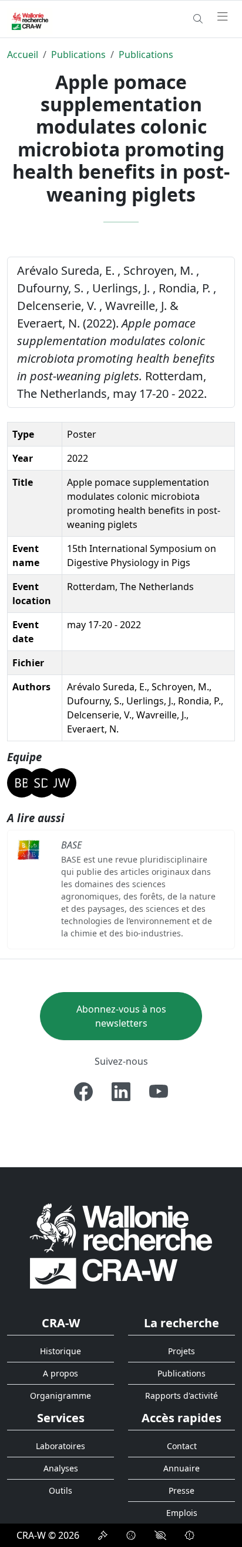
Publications (78, 54)
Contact (182, 1445)
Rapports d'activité (181, 1395)
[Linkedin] (121, 1091)
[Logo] (121, 1245)
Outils (60, 1490)
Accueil (22, 54)
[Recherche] (198, 18)
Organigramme (60, 1395)
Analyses (60, 1468)
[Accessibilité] (160, 1535)
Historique (60, 1351)
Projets (181, 1351)
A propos (60, 1373)
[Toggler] (222, 17)
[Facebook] (83, 1091)
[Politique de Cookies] (131, 1535)
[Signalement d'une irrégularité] (190, 1535)
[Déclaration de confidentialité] (103, 1535)
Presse (181, 1490)
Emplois (181, 1512)
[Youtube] (158, 1091)
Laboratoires (60, 1445)
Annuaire (181, 1468)
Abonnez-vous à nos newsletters (121, 1016)
